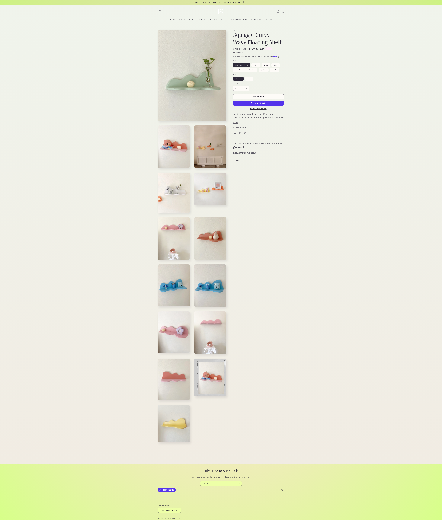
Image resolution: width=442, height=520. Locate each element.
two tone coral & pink (245, 70)
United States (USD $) (168, 510)
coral (256, 65)
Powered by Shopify (174, 518)
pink (266, 65)
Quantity (236, 84)
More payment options (258, 109)
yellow (263, 70)
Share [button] (238, 160)
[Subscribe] (239, 483)
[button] (160, 11)
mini (249, 79)
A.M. (165, 518)
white (274, 70)
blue (276, 65)
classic (238, 79)
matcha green (241, 65)
